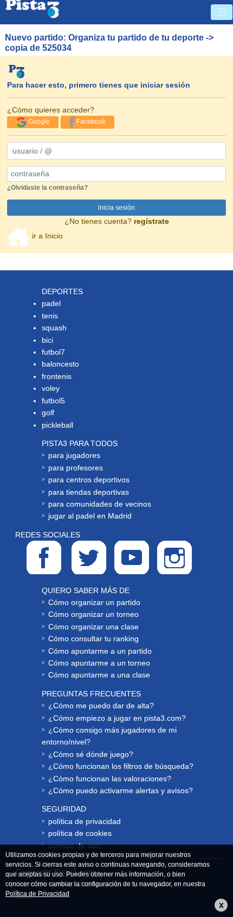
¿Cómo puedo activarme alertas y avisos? (120, 790)
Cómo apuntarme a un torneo (99, 663)
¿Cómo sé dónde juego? (90, 754)
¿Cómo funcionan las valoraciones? (109, 778)
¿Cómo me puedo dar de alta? (101, 705)
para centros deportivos (89, 479)
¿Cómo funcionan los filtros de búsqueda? (120, 766)
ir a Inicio (46, 235)
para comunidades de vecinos (99, 504)
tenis (50, 315)
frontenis (57, 376)
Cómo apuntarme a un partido (100, 651)
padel (51, 303)
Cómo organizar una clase (93, 626)
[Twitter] (89, 557)
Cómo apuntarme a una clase (99, 674)
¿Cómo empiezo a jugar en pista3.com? (117, 718)
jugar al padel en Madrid (90, 515)
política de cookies (80, 833)
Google (38, 121)
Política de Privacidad (37, 894)
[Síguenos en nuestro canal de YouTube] (131, 557)
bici (47, 340)
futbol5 (53, 400)
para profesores (75, 467)
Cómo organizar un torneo (93, 614)
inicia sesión (116, 207)
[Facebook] (44, 557)
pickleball (57, 425)
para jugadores (74, 455)
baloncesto (60, 364)
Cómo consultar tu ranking (93, 638)
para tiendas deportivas (88, 492)
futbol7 (53, 352)
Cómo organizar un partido (94, 602)
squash (54, 327)
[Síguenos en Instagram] (174, 557)
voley (51, 388)
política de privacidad (84, 821)
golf (48, 412)
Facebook (90, 121)
